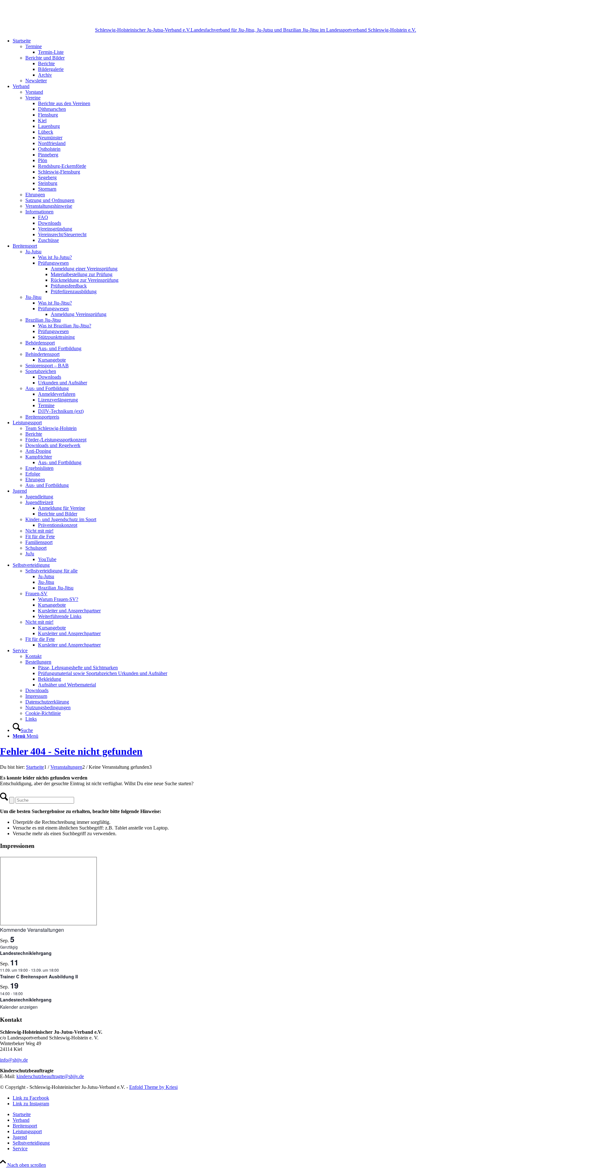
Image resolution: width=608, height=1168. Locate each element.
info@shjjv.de (14, 1060)
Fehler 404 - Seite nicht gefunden (71, 751)
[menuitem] (310, 61)
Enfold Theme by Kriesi (153, 1087)
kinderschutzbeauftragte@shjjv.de (50, 1076)
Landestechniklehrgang (26, 953)
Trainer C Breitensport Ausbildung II (39, 976)
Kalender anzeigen (19, 1007)
